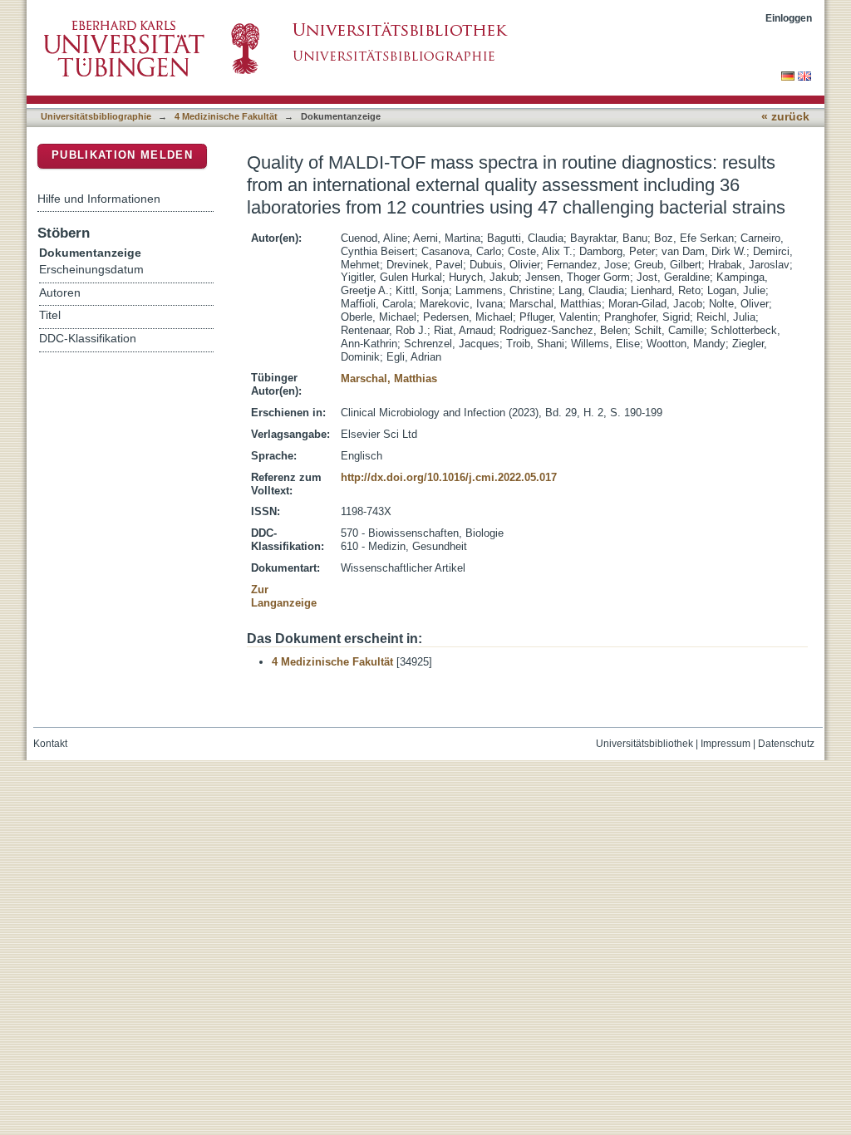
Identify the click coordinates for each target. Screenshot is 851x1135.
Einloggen (788, 17)
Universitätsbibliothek (644, 743)
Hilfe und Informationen (98, 198)
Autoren (60, 293)
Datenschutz (786, 743)
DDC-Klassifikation (87, 338)
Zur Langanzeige (284, 596)
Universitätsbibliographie (96, 116)
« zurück (785, 117)
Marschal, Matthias (389, 378)
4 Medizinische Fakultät (226, 116)
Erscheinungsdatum (91, 269)
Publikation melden (122, 155)
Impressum (725, 743)
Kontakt (50, 743)
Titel (50, 315)
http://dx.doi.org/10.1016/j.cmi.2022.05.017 (449, 477)
